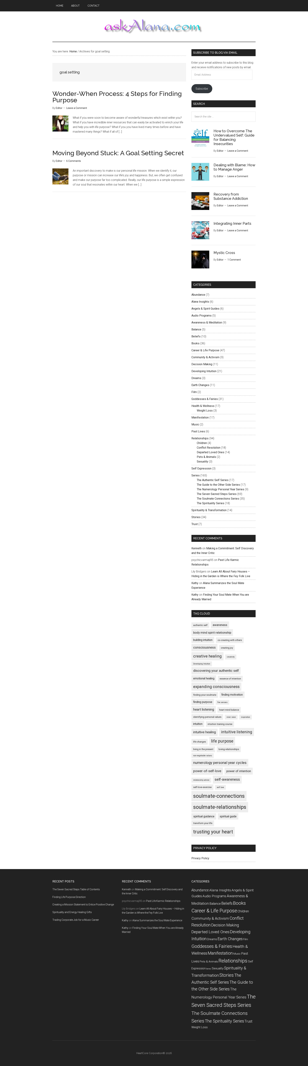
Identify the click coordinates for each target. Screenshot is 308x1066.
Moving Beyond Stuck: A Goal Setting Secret (118, 153)
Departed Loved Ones (210, 452)
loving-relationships (229, 749)
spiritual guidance (203, 816)
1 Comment (234, 259)
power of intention (238, 771)
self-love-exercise (202, 787)
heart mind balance (229, 709)
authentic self (200, 625)
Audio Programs (201, 315)
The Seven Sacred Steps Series (217, 494)
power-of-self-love (207, 771)
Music (195, 424)
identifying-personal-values (207, 717)
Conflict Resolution (208, 447)
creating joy (227, 647)
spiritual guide (228, 816)
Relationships (200, 438)
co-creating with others (230, 640)
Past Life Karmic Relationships (163, 901)
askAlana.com (154, 27)
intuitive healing (204, 732)
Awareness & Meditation (206, 322)
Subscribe (202, 88)
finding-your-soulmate (204, 694)
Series (195, 475)
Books (195, 343)
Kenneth (196, 548)
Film (194, 392)
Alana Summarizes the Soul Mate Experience (157, 920)
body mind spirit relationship (212, 632)
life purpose (222, 741)
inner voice (231, 717)
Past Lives (198, 431)
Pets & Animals (206, 457)
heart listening (203, 709)
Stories (196, 517)
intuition (197, 724)
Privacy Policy (200, 858)
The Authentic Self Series (213, 480)
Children (202, 443)
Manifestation (200, 417)
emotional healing (203, 678)
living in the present (203, 749)
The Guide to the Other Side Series (218, 484)
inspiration (245, 717)
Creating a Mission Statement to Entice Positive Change (83, 904)
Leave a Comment (76, 108)
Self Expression (201, 468)
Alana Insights (200, 301)
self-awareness (227, 779)
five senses (222, 702)
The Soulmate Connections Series (218, 498)
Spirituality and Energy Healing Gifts (72, 912)
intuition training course (220, 724)
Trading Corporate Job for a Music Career (75, 919)
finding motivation (232, 694)
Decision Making (201, 364)
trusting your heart (213, 832)
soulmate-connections (219, 796)
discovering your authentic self (216, 671)
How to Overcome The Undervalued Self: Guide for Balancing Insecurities (234, 137)
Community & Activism (205, 357)
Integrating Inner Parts (232, 223)
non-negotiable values (202, 755)
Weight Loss (205, 410)
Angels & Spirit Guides (205, 308)
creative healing (207, 656)
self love (220, 787)
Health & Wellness (202, 406)
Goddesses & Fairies (204, 399)
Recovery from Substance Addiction (231, 196)
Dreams (196, 378)
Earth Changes (200, 385)
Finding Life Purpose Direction (69, 897)
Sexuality (202, 461)
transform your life (202, 823)
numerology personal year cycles (220, 763)
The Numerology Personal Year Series (220, 489)
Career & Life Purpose (205, 350)
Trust (194, 524)
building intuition (202, 640)
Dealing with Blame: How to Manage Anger (234, 167)
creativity (231, 657)
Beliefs (196, 336)
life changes (199, 741)
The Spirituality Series (210, 503)
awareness (220, 625)
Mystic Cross (224, 253)
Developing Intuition (203, 371)
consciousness (204, 647)
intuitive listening (236, 732)
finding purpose (202, 702)
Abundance (198, 294)
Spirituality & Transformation (209, 510)
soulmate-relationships (219, 807)
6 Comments (73, 161)
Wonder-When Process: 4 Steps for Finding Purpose (117, 97)
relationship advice (201, 780)
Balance (196, 329)
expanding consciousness (216, 686)
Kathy (194, 583)
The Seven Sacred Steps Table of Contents (76, 889)
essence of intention (230, 678)
